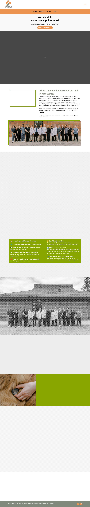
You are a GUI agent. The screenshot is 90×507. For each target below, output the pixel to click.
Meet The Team (57, 362)
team (55, 349)
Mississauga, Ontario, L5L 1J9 (17, 430)
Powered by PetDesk (29, 503)
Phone (9, 449)
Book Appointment (44, 27)
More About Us (44, 328)
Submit (11, 462)
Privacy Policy (38, 503)
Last (25, 446)
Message (10, 459)
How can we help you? (14, 453)
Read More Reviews (44, 323)
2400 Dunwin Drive (17, 428)
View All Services (44, 211)
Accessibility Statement (49, 503)
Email (10, 447)
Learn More (19, 204)
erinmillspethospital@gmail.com (45, 432)
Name (10, 442)
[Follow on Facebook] (78, 504)
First (25, 444)
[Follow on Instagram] (81, 504)
